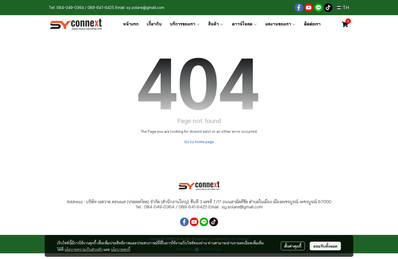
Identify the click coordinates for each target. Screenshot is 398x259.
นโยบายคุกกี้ (120, 249)
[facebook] (299, 7)
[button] (343, 7)
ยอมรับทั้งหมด (325, 246)
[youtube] (308, 7)
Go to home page (199, 141)
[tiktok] (328, 7)
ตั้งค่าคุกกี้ (292, 246)
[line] (318, 7)
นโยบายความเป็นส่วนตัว (83, 249)
